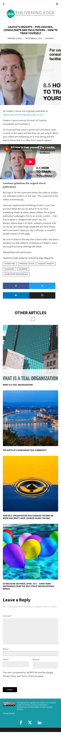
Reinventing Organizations (16, 274)
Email (6, 659)
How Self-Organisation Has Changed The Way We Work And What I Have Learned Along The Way (28, 517)
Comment (7, 616)
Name (6, 649)
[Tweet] (42, 286)
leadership (9, 269)
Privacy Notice (9, 713)
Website (36, 659)
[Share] (16, 286)
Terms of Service (29, 676)
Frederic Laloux (14, 38)
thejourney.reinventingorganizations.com (23, 114)
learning (24, 269)
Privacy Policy (9, 676)
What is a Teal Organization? (18, 385)
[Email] (42, 295)
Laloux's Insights (46, 264)
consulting (10, 264)
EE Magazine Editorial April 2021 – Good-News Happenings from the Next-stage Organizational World (28, 586)
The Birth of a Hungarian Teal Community (25, 450)
